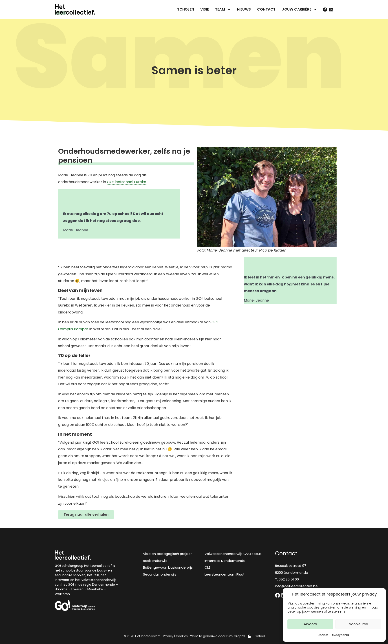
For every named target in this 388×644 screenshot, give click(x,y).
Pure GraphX (235, 636)
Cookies (322, 635)
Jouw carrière (296, 9)
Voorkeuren (358, 624)
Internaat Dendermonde (225, 560)
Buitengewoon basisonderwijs (168, 567)
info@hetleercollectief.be (296, 586)
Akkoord (310, 624)
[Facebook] (325, 9)
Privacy (168, 636)
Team (220, 9)
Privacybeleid (340, 635)
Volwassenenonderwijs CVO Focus (233, 553)
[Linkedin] (331, 9)
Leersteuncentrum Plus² (224, 574)
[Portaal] (249, 636)
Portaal (259, 636)
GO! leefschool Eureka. (127, 181)
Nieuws (244, 9)
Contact (266, 9)
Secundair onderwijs (159, 574)
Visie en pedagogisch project (167, 553)
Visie (204, 9)
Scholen (185, 9)
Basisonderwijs (155, 560)
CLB (208, 567)
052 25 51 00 (289, 579)
